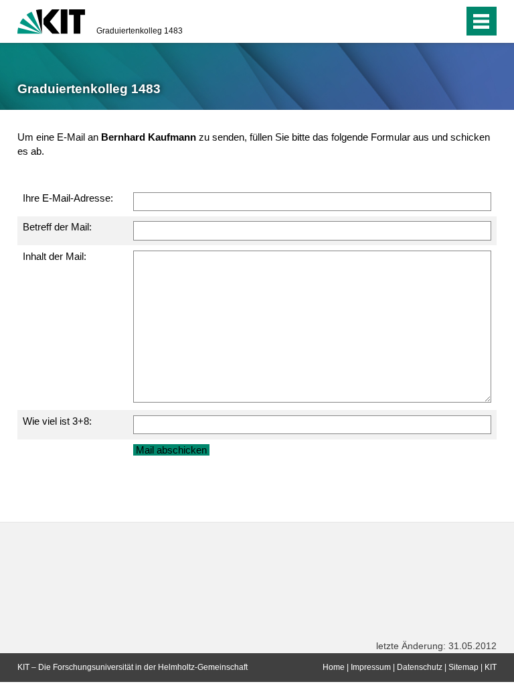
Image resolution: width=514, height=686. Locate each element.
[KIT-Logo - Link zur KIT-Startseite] (51, 20)
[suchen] (427, 21)
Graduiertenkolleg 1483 (139, 31)
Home (334, 667)
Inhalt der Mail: (54, 256)
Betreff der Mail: (57, 226)
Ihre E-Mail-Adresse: (68, 198)
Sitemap (463, 667)
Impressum (371, 667)
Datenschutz (419, 667)
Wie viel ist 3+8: (57, 421)
